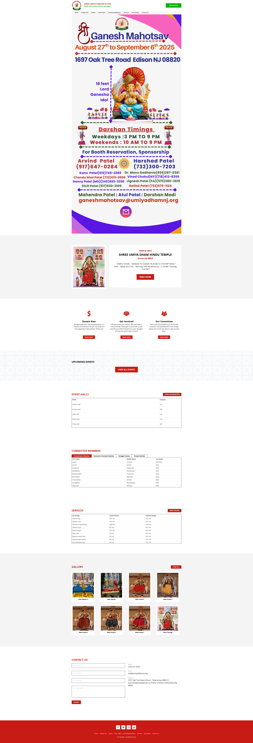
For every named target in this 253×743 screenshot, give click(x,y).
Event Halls (101, 12)
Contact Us (145, 12)
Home (76, 12)
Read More (145, 277)
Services (126, 12)
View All (176, 567)
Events (93, 12)
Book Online (174, 510)
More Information (172, 394)
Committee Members (114, 12)
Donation (173, 5)
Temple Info (84, 12)
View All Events (126, 369)
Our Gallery (135, 12)
